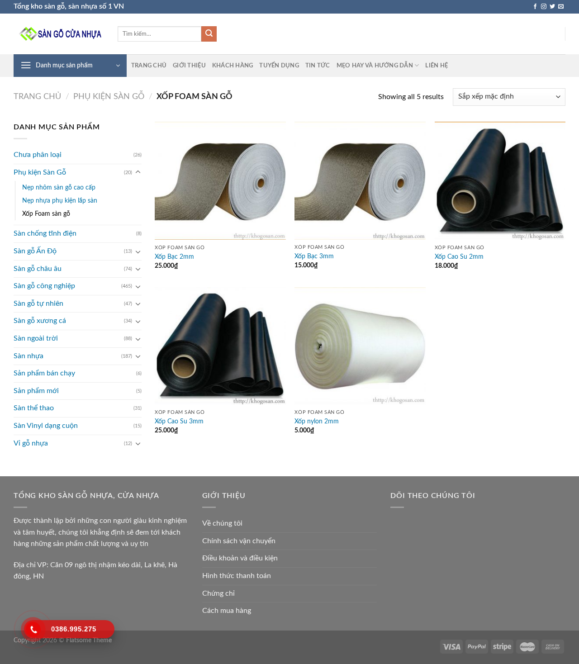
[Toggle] (138, 172)
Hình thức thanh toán (236, 575)
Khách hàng (232, 65)
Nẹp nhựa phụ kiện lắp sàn (59, 200)
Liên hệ (436, 65)
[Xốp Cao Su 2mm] (500, 181)
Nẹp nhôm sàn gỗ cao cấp (58, 187)
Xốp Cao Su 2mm (459, 256)
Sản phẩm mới (36, 390)
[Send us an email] (561, 7)
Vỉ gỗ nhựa (31, 443)
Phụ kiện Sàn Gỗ (108, 96)
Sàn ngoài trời (36, 338)
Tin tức (317, 65)
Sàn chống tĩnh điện (45, 233)
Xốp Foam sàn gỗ (46, 213)
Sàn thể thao (34, 408)
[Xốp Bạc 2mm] (220, 181)
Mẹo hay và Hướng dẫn (375, 65)
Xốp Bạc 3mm (314, 256)
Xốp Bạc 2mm (174, 256)
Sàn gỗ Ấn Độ (35, 251)
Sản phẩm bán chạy (44, 373)
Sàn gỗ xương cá (40, 320)
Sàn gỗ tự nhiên (38, 303)
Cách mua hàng (226, 610)
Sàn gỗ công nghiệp (44, 285)
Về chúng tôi (222, 523)
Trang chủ (148, 65)
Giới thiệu (189, 65)
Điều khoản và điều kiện (240, 558)
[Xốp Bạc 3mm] (360, 181)
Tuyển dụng (279, 65)
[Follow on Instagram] (543, 7)
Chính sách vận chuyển (238, 541)
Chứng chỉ (218, 593)
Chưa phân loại (38, 154)
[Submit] (209, 34)
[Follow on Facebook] (535, 7)
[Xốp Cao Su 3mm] (220, 346)
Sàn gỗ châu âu (38, 268)
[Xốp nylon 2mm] (360, 346)
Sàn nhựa (28, 356)
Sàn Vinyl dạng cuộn (46, 425)
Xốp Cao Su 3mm (179, 421)
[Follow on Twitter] (552, 7)
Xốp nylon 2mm (316, 421)
